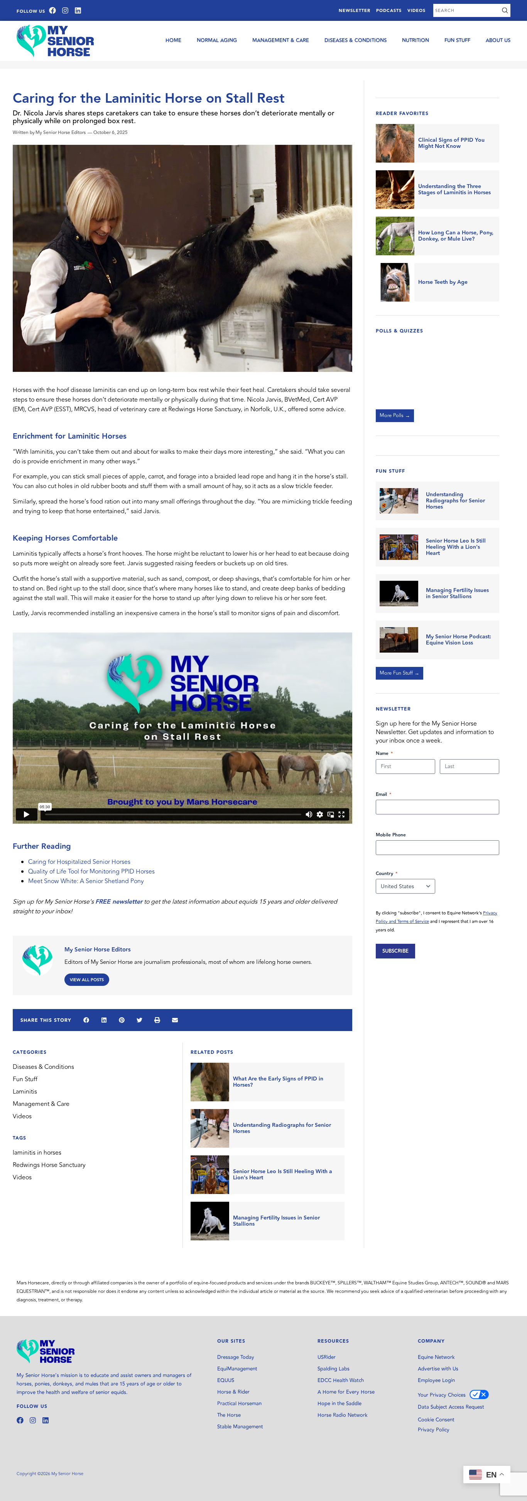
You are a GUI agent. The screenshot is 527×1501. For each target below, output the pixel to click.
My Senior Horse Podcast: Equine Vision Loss (458, 640)
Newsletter (354, 10)
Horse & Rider (233, 1392)
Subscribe (395, 951)
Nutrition (415, 40)
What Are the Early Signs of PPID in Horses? (278, 1082)
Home (173, 40)
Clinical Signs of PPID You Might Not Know (451, 143)
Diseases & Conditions (355, 40)
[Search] (505, 10)
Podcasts (389, 10)
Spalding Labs (334, 1369)
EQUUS (225, 1380)
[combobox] (466, 10)
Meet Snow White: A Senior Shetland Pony (86, 881)
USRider (327, 1357)
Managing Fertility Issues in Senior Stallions (276, 1221)
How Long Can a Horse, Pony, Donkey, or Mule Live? (455, 236)
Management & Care (280, 40)
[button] (86, 1020)
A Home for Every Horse (346, 1392)
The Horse (229, 1415)
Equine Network (436, 1357)
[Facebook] (52, 10)
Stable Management (240, 1427)
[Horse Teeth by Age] (395, 282)
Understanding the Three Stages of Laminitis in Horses (454, 189)
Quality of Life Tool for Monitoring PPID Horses (91, 871)
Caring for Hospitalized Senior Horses (79, 862)
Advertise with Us (438, 1369)
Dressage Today (235, 1357)
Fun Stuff (457, 40)
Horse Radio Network (343, 1415)
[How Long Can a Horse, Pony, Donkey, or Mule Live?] (395, 236)
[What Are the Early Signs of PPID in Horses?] (210, 1082)
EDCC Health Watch (341, 1380)
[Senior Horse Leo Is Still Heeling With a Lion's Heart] (210, 1174)
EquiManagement (237, 1369)
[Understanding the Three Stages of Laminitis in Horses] (395, 189)
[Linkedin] (77, 10)
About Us (498, 40)
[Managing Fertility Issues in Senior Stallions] (210, 1221)
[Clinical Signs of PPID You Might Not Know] (395, 143)
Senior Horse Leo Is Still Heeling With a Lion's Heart (282, 1175)
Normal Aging (217, 40)
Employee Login (436, 1380)
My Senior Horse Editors (97, 949)
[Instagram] (65, 10)
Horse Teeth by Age (443, 282)
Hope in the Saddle (339, 1404)
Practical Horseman (239, 1404)
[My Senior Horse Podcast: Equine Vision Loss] (399, 640)
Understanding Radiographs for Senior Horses (282, 1128)
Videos (416, 10)
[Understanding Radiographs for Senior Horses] (210, 1128)
